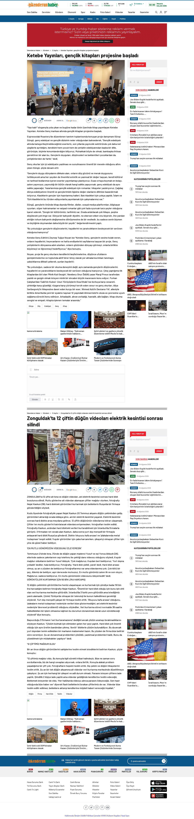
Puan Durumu (97, 771)
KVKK (104, 816)
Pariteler (126, 771)
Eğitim (105, 19)
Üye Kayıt (130, 786)
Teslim (59, 694)
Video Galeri (115, 786)
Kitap (65, 306)
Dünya (31, 306)
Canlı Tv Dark (54, 782)
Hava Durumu (80, 771)
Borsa (30, 771)
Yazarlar (131, 12)
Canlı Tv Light (33, 789)
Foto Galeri (105, 12)
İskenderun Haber (33, 50)
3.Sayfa (71, 19)
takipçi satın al (55, 797)
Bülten (89, 19)
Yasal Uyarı (125, 816)
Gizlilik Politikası (87, 816)
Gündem (59, 12)
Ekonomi (72, 12)
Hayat (114, 19)
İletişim (77, 816)
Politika (123, 19)
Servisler (46, 12)
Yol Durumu (141, 771)
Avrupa (81, 19)
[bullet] (63, 399)
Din (97, 19)
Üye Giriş (130, 782)
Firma (40, 694)
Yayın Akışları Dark (56, 786)
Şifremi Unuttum (133, 789)
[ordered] (59, 399)
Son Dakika (32, 12)
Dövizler (95, 786)
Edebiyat (47, 306)
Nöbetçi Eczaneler (57, 789)
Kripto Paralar (159, 771)
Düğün (31, 694)
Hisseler (112, 771)
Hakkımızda (69, 816)
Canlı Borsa (75, 782)
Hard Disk (49, 694)
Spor (83, 12)
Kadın (92, 12)
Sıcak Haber (115, 797)
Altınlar (95, 782)
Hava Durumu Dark (35, 782)
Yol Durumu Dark (34, 786)
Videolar (119, 12)
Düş (38, 306)
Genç (57, 306)
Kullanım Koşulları (113, 816)
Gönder (35, 399)
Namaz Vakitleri (45, 771)
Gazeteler (144, 12)
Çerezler (97, 816)
